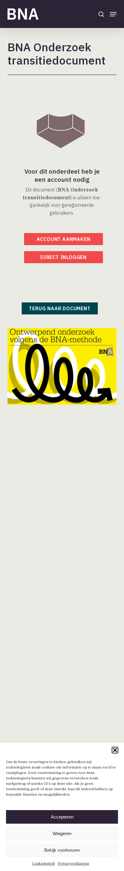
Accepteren (62, 816)
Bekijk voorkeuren (62, 850)
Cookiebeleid (43, 863)
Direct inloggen (63, 257)
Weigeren (62, 833)
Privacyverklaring (73, 863)
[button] (115, 750)
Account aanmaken (64, 239)
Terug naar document (59, 308)
